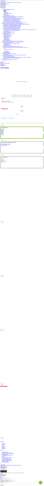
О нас (3, 445)
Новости (3, 443)
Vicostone (8, 38)
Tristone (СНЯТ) (11, 15)
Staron (6, 11)
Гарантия (3, 446)
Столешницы (10, 42)
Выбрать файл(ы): (3, 481)
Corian (7, 14)
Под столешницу (12, 56)
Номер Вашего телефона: (4, 480)
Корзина (1, 475)
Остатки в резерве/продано (17, 21)
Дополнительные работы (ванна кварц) (22, 47)
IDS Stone (8, 37)
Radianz (8, 39)
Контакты (3, 447)
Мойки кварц (11, 45)
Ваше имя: (1, 478)
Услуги (6, 58)
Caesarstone (9, 35)
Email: (1, 479)
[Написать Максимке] (18, 2)
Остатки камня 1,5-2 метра (16, 19)
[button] (40, 482)
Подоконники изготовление (17, 26)
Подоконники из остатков (16, 27)
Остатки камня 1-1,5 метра (16, 18)
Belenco (8, 36)
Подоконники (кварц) (12, 53)
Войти (1, 6)
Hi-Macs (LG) (10, 13)
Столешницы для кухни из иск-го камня (21, 22)
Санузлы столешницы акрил (15, 28)
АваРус (8, 34)
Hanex (7, 12)
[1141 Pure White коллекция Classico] (22, 249)
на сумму (2, 7)
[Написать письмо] (1, 2)
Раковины (9, 32)
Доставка (3, 444)
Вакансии (3, 448)
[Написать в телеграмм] (13, 2)
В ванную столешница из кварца (17, 46)
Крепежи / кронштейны (13, 59)
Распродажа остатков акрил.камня (18, 16)
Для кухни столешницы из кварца (7, 459)
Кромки (8, 44)
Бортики (8, 51)
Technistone (9, 40)
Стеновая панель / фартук (16, 30)
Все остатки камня (13, 17)
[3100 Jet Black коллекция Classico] (22, 195)
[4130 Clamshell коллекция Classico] (22, 357)
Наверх (1, 473)
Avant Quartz (2, 129)
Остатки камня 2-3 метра (15, 20)
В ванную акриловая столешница (18, 23)
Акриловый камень (11, 9)
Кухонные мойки (10, 55)
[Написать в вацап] (6, 2)
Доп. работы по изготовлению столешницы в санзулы (28, 29)
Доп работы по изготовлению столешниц (23, 24)
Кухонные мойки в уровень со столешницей (24, 57)
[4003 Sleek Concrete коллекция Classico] (22, 303)
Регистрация (4, 6)
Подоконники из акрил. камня (16, 25)
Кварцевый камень (11, 33)
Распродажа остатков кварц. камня (7, 455)
